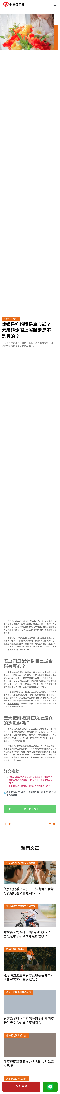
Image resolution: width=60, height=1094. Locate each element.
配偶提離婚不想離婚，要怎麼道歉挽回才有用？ (29, 785)
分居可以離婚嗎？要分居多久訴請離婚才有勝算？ (30, 777)
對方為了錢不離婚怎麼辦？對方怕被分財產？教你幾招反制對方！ (29, 1020)
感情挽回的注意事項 (38, 791)
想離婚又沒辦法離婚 (16, 791)
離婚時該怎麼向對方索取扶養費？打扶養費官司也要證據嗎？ (29, 977)
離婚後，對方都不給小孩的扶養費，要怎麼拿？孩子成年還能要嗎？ (29, 934)
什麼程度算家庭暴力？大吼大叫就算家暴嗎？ (29, 1064)
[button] (55, 4)
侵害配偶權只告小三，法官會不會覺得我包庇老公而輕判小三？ (29, 891)
